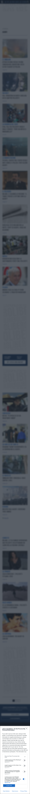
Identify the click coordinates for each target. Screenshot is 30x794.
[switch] (24, 760)
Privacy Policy (23, 791)
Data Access (15, 791)
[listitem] (15, 757)
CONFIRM (9, 785)
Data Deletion (6, 791)
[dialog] (15, 760)
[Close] (27, 728)
